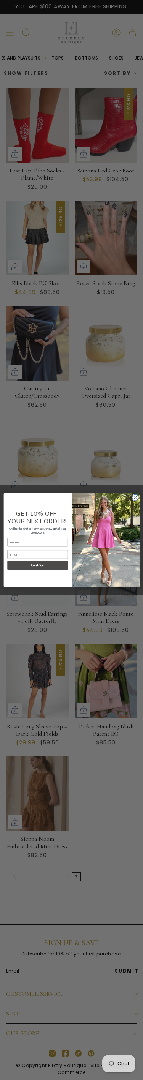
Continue (37, 565)
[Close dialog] (135, 497)
